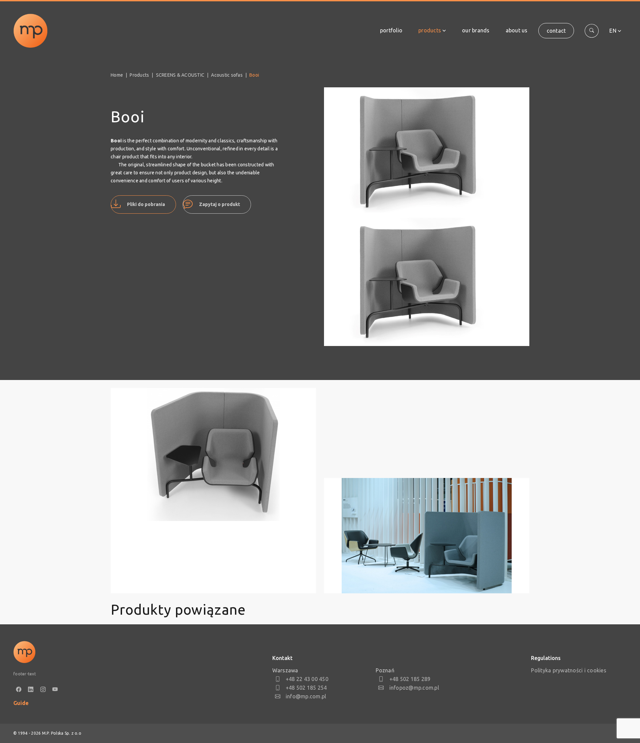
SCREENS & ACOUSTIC (180, 75)
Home (117, 75)
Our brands (476, 30)
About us (517, 30)
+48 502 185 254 (306, 688)
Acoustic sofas (227, 75)
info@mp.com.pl (306, 696)
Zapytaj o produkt (219, 204)
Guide (21, 703)
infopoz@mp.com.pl (414, 688)
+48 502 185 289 (409, 679)
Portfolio (391, 30)
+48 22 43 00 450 (307, 679)
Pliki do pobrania (146, 204)
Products (429, 30)
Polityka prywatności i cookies (568, 670)
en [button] (612, 31)
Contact (556, 31)
